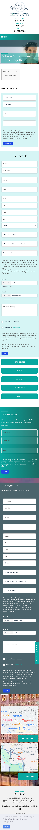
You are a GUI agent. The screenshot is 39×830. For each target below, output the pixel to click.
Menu (5, 37)
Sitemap (7, 801)
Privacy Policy (30, 801)
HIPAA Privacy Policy (18, 801)
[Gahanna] (19, 757)
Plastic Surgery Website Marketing (13, 806)
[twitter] (24, 21)
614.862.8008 (20, 31)
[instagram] (15, 21)
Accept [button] (6, 826)
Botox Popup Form (10, 75)
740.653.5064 (19, 26)
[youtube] (20, 21)
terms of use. (16, 327)
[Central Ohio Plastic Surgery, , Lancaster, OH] (19, 7)
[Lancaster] (19, 719)
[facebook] (17, 21)
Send (4, 353)
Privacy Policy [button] (8, 821)
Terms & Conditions (19, 803)
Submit (5, 471)
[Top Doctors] (19, 14)
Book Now (8, 143)
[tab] (19, 362)
